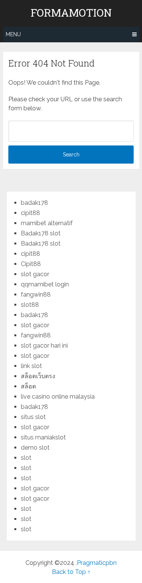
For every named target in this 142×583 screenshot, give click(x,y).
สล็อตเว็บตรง (38, 376)
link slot (31, 366)
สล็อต (28, 386)
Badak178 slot (41, 233)
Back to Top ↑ (71, 571)
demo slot (35, 447)
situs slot (33, 417)
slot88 (30, 304)
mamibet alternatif (47, 223)
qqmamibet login (45, 284)
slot (26, 457)
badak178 (34, 202)
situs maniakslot (43, 437)
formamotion (71, 13)
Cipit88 (31, 264)
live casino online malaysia (58, 396)
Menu (13, 34)
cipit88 (30, 212)
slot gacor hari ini (44, 345)
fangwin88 (36, 294)
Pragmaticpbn (97, 562)
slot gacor (35, 274)
